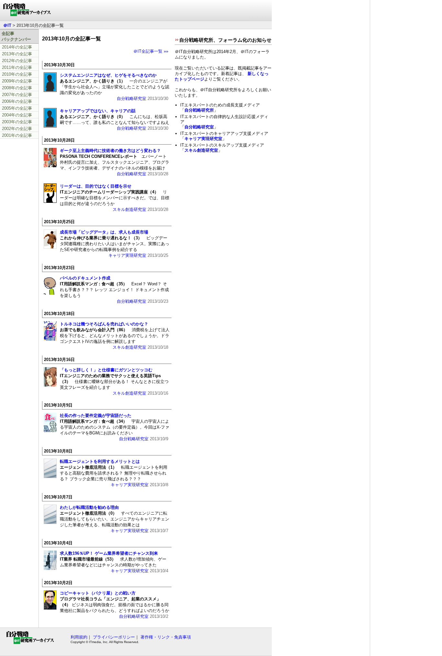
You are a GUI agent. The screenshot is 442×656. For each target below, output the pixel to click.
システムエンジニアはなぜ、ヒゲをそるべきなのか (108, 75)
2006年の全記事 (17, 101)
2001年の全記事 (17, 135)
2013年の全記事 (17, 53)
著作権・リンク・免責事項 (165, 637)
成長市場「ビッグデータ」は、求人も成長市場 (104, 232)
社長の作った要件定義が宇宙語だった (95, 415)
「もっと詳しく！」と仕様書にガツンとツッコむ (106, 369)
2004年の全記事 (17, 115)
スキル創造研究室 (129, 209)
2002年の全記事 (17, 128)
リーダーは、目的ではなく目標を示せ (95, 186)
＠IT (7, 25)
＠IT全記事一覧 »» (150, 51)
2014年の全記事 (17, 47)
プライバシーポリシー (114, 637)
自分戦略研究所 (199, 110)
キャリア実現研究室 (127, 255)
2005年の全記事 (17, 108)
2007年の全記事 (17, 94)
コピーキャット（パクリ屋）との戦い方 (98, 593)
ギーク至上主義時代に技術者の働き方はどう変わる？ (110, 150)
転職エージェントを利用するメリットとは (100, 461)
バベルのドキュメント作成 (85, 278)
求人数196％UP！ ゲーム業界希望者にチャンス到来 (109, 553)
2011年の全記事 (17, 67)
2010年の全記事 (17, 74)
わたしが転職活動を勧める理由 (89, 507)
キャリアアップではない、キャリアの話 (98, 110)
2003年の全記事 (17, 121)
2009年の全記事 (17, 81)
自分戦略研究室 (131, 98)
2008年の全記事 (17, 87)
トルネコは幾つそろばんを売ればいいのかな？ (104, 324)
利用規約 (79, 637)
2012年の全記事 (17, 60)
